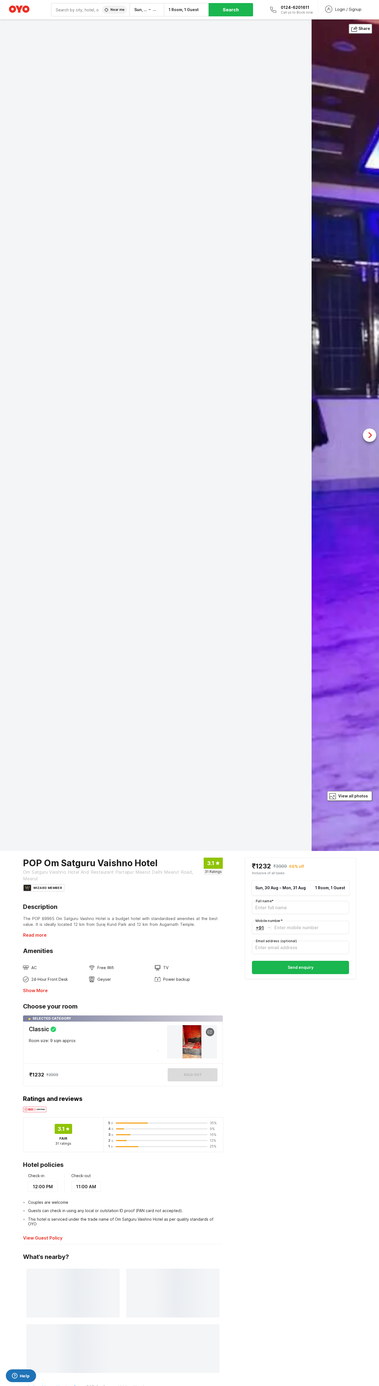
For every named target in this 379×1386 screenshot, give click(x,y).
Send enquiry (301, 967)
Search (231, 9)
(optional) (276, 941)
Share (364, 28)
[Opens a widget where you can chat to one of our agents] (21, 1376)
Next (369, 435)
